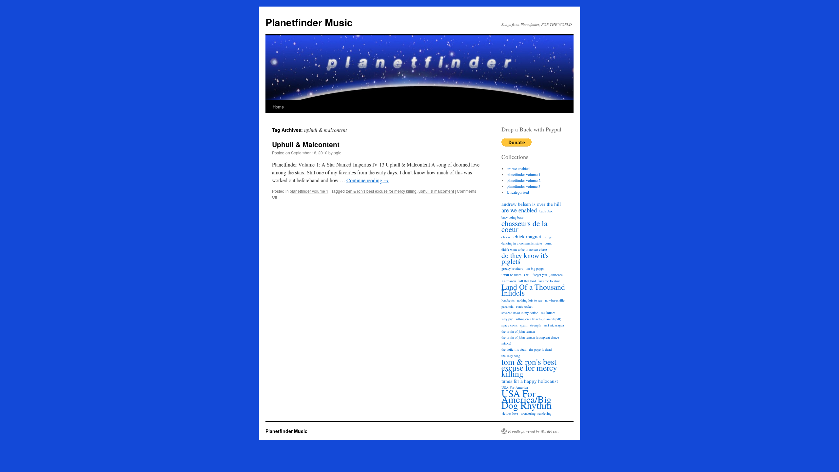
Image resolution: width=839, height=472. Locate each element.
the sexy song (510, 355)
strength (535, 325)
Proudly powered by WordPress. (533, 431)
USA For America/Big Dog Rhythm (526, 399)
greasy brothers (512, 268)
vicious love (509, 413)
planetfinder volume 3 (523, 186)
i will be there (511, 274)
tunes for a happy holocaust (529, 381)
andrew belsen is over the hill (531, 204)
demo (548, 243)
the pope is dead (540, 349)
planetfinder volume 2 (523, 180)
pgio (337, 152)
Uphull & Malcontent (306, 144)
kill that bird (527, 281)
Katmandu (508, 281)
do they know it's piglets (525, 258)
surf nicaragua (554, 325)
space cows (509, 325)
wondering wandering (536, 413)
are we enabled (518, 168)
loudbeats (508, 300)
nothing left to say (529, 300)
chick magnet (527, 236)
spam (523, 325)
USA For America (514, 387)
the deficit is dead (513, 349)
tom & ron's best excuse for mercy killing (381, 191)
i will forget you (535, 274)
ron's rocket (524, 306)
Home (278, 107)
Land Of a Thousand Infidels (533, 290)
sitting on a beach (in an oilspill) (538, 319)
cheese (506, 237)
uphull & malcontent (436, 191)
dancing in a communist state (521, 243)
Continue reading (367, 180)
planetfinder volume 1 (309, 191)
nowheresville (555, 300)
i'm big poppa (535, 268)
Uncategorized (518, 192)
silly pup (507, 319)
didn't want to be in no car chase (524, 249)
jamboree (556, 274)
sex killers (548, 312)
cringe (548, 237)
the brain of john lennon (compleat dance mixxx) (530, 340)
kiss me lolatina (549, 281)
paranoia (507, 306)
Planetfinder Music (309, 22)
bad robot (546, 211)
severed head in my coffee (519, 312)
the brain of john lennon (518, 331)
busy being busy (512, 217)
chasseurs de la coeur (524, 226)
